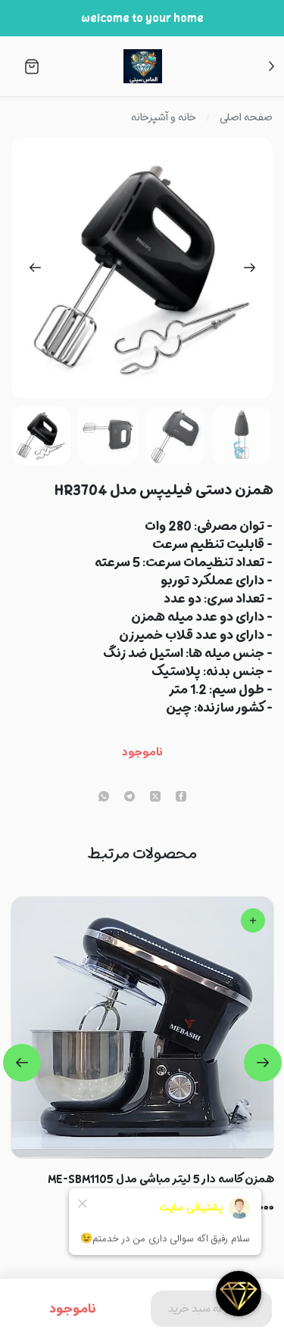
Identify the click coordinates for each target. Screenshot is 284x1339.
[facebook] (181, 797)
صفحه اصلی (246, 117)
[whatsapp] (103, 797)
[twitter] (155, 797)
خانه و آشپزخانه (163, 117)
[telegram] (129, 797)
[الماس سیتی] (142, 66)
